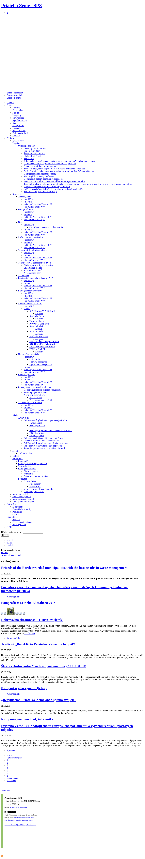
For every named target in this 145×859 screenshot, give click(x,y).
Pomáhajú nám (19, 524)
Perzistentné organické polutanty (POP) (35, 278)
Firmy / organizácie (32, 471)
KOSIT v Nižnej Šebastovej (42, 344)
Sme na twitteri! (14, 98)
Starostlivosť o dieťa (33, 268)
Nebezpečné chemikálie (28, 354)
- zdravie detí (35, 359)
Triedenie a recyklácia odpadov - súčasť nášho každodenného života (54, 168)
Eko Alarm (29, 158)
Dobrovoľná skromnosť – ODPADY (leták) (32, 620)
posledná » (11, 780)
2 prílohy (11, 750)
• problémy (29, 199)
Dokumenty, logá (20, 133)
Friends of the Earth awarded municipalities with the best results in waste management (64, 568)
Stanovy (16, 123)
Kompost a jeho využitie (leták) (24, 688)
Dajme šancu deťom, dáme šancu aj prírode (43, 179)
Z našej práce (18, 141)
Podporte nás (12, 517)
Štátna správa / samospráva (36, 476)
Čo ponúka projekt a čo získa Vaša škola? (42, 390)
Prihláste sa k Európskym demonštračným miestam (46, 443)
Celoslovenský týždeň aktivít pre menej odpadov (45, 420)
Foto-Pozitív (34, 486)
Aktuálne (39, 313)
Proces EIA (29, 306)
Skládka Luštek (36, 326)
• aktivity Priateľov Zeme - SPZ (38, 204)
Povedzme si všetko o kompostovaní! (40, 166)
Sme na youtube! (14, 95)
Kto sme (16, 107)
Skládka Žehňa (36, 331)
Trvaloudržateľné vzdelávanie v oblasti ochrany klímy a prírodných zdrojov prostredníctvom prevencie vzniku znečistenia (78, 184)
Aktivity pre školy (37, 433)
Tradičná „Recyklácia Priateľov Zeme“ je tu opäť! (38, 644)
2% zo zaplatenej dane (22, 522)
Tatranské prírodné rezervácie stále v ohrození (44, 448)
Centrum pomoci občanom (30, 303)
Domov (10, 102)
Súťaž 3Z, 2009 (36, 435)
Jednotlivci (28, 473)
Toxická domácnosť (33, 270)
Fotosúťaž (22, 479)
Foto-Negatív (35, 484)
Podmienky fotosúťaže (34, 491)
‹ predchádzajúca (14, 757)
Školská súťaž (35, 397)
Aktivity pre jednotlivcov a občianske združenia (50, 430)
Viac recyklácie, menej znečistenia (39, 176)
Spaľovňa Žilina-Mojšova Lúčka (44, 341)
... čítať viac (29, 633)
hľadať (10, 540)
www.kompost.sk (20, 494)
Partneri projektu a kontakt (35, 392)
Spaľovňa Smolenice (38, 336)
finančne (16, 519)
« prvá (9, 755)
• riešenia (28, 202)
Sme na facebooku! (15, 93)
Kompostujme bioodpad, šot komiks (27, 719)
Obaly (21, 222)
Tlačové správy (25, 453)
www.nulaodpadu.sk (21, 496)
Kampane (16, 194)
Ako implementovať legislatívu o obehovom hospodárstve (50, 163)
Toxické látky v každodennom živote (34, 263)
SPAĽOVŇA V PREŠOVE (42, 311)
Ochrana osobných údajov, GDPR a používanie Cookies (20, 825)
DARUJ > (11, 527)
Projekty (16, 143)
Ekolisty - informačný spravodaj (32, 463)
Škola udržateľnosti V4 (34, 153)
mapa (9, 542)
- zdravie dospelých (38, 362)
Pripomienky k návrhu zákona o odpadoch (43, 446)
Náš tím (15, 113)
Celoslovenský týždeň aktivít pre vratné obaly (44, 438)
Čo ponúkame (18, 110)
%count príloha (13, 596)
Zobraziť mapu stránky (12, 555)
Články (15, 514)
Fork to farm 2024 (32, 151)
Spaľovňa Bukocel (37, 316)
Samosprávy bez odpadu (23, 501)
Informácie (11, 504)
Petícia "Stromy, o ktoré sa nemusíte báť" (42, 440)
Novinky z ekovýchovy (34, 395)
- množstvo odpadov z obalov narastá (46, 227)
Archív (27, 308)
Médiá (15, 451)
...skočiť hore (5, 790)
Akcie (15, 415)
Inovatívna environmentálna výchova (34, 387)
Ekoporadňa (23, 461)
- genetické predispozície (40, 364)
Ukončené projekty (26, 146)
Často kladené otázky (22, 509)
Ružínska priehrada (26, 374)
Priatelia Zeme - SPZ (21, 5)
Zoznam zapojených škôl (40, 400)
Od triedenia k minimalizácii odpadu (40, 174)
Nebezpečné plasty (32, 273)
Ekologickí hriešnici (27, 468)
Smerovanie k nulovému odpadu (32, 250)
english (10, 545)
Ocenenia (16, 128)
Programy (16, 115)
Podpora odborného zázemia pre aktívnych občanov (47, 186)
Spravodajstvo (24, 466)
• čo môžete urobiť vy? (34, 385)
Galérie (15, 456)
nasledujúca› (12, 778)
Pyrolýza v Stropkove (39, 324)
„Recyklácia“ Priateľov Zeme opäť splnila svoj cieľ (38, 700)
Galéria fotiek (30, 481)
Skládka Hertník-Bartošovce (42, 346)
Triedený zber (24, 196)
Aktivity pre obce (37, 425)
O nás (9, 105)
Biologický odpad (26, 209)
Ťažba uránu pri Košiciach (30, 402)
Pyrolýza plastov (36, 321)
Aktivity (10, 138)
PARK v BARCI (37, 349)
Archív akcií (23, 418)
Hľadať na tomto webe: (12, 532)
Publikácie (17, 512)
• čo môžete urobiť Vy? (34, 207)
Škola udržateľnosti (32, 156)
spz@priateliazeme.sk (18, 807)
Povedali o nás (18, 130)
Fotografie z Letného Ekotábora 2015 (28, 603)
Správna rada (18, 118)
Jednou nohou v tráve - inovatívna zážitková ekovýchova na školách (54, 181)
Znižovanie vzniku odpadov (30, 237)
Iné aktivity (17, 458)
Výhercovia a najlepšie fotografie (38, 489)
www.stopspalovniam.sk (23, 499)
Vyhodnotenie (35, 423)
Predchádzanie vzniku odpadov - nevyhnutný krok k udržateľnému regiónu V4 (59, 171)
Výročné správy (19, 120)
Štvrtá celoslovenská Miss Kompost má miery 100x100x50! (43, 666)
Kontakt (16, 135)
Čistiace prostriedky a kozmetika (38, 265)
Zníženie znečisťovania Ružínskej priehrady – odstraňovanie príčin (54, 189)
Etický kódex (18, 125)
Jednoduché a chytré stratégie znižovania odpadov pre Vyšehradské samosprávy (59, 161)
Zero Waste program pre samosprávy (40, 191)
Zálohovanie (23, 275)
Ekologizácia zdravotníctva (30, 290)
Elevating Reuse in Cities (35, 148)
